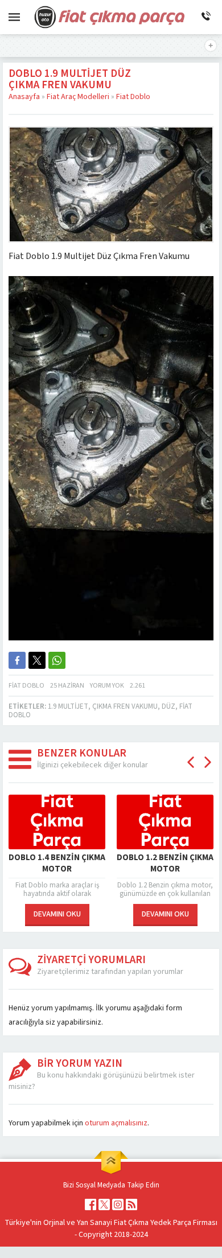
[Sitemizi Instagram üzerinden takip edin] (118, 1204)
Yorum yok (107, 685)
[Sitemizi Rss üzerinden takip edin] (131, 1204)
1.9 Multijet (68, 706)
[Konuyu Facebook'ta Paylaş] (17, 660)
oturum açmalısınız (116, 1123)
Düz (168, 706)
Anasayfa (24, 96)
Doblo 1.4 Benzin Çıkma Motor (57, 863)
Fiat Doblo (133, 96)
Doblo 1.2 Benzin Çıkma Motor (165, 863)
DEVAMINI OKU (57, 914)
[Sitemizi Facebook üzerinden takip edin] (90, 1204)
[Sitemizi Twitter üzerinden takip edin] (104, 1204)
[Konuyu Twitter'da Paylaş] (37, 660)
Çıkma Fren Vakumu (125, 706)
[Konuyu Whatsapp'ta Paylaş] (56, 660)
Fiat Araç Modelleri (78, 96)
